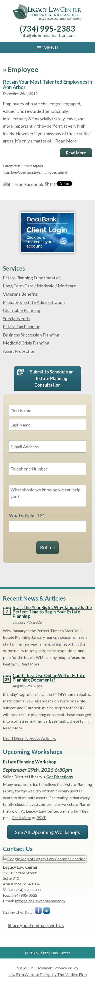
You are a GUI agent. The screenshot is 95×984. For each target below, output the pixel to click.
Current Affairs (31, 166)
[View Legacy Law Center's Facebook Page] (38, 911)
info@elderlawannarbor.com (47, 35)
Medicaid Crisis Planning (26, 343)
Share (50, 183)
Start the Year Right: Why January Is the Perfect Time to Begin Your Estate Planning (52, 612)
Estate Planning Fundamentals (32, 277)
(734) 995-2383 (47, 28)
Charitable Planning (21, 310)
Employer (34, 172)
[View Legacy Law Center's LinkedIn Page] (46, 911)
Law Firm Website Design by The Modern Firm (48, 974)
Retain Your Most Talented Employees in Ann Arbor (47, 84)
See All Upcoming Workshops (47, 832)
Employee (18, 172)
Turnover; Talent (55, 172)
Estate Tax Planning (21, 326)
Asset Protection (19, 351)
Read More (66, 140)
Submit (47, 547)
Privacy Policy (66, 968)
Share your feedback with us (36, 925)
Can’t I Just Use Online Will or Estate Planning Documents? (49, 678)
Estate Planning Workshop (29, 761)
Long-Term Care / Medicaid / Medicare (39, 285)
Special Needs (16, 318)
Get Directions (59, 776)
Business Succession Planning (31, 334)
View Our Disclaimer (34, 968)
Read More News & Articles (29, 738)
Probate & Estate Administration (34, 302)
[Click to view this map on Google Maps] (44, 858)
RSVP (41, 817)
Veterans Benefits (20, 294)
